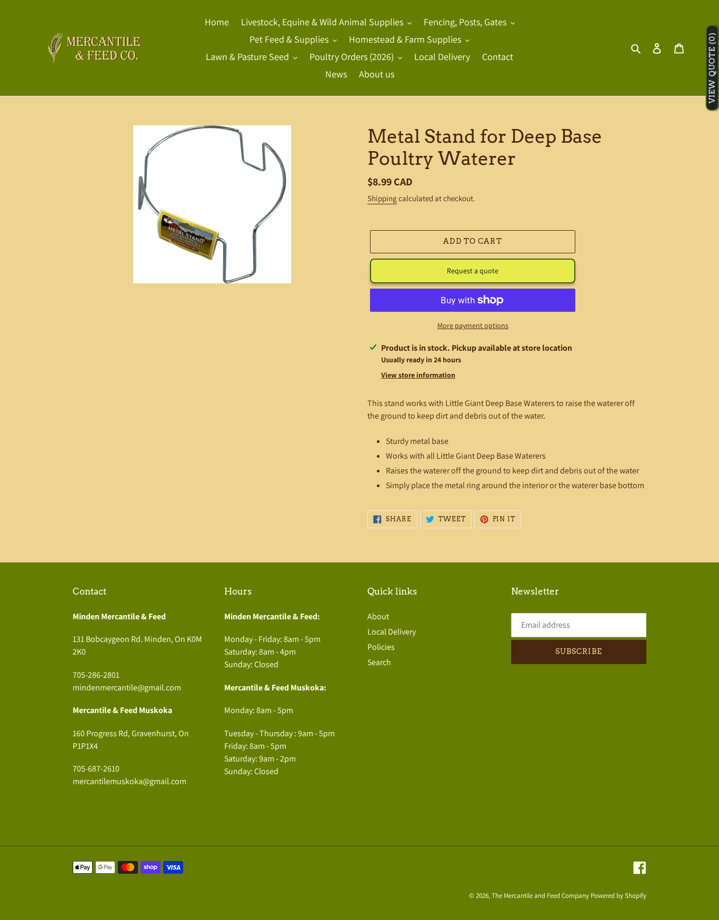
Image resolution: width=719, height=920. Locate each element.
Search (379, 662)
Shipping (382, 198)
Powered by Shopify (618, 895)
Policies (381, 646)
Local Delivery (391, 631)
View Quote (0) (712, 68)
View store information (418, 375)
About (378, 616)
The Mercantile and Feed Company (540, 895)
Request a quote (472, 270)
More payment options (472, 325)
